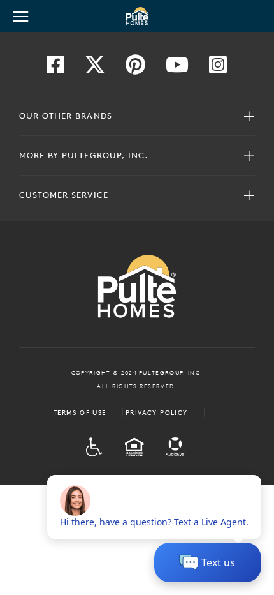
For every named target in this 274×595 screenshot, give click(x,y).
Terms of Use (80, 412)
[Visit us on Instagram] (218, 68)
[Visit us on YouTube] (177, 68)
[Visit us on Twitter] (95, 68)
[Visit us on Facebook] (55, 68)
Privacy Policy (157, 412)
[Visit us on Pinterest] (135, 68)
